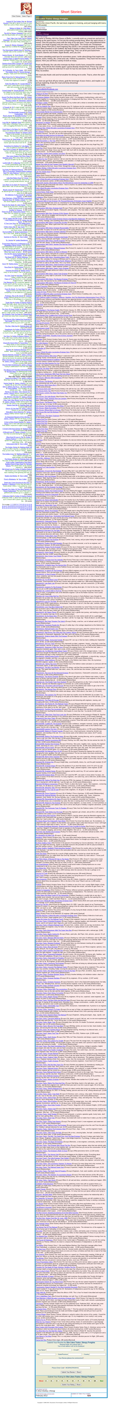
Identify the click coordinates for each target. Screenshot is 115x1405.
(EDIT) (41, 17)
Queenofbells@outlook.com (47, 89)
